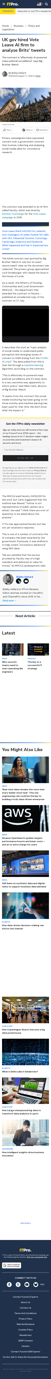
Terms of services (36, 468)
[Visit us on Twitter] (18, 1284)
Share (9, 130)
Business (18, 26)
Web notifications (25, 1324)
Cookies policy (25, 1329)
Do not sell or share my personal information (25, 1357)
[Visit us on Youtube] (26, 1284)
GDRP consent (25, 1340)
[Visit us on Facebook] (9, 1284)
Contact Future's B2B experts (25, 1351)
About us (25, 1302)
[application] (25, 322)
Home (5, 26)
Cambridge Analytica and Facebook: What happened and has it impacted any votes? (25, 245)
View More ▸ (25, 1223)
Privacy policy (25, 1318)
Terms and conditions (25, 1313)
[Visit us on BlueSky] (34, 1284)
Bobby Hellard (19, 72)
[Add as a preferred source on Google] (11, 1265)
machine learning (33, 365)
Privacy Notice (40, 470)
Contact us (25, 1307)
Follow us (29, 130)
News (38, 76)
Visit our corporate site (37, 1257)
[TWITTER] (19, 581)
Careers (26, 1346)
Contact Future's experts (25, 1296)
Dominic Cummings (13, 214)
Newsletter (43, 130)
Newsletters (26, 1335)
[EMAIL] (27, 581)
